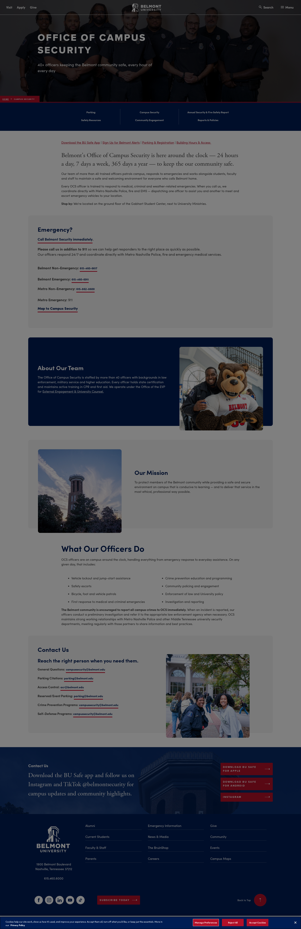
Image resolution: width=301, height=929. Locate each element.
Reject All (233, 922)
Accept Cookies (257, 922)
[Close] (295, 922)
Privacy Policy (17, 925)
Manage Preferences (206, 922)
